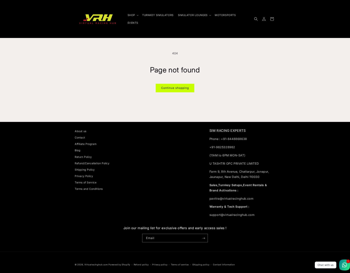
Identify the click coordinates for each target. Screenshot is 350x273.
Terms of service (180, 264)
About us (80, 131)
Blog (77, 150)
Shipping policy (200, 264)
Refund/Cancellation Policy (92, 163)
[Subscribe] (204, 238)
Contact (80, 137)
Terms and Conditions (89, 189)
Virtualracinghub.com (96, 264)
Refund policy (141, 264)
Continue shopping (175, 88)
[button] (132, 15)
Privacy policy (159, 264)
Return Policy (83, 156)
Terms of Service (86, 182)
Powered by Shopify (119, 264)
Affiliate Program (85, 143)
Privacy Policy (84, 176)
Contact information (224, 264)
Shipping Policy (85, 169)
